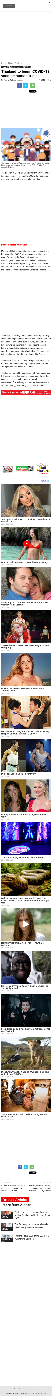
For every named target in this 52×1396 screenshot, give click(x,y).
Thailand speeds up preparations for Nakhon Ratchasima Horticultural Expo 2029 (32, 1214)
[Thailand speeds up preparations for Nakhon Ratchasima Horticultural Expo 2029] (7, 1215)
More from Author (17, 1205)
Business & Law (6, 1240)
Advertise (26, 1389)
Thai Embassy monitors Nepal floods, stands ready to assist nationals (31, 1226)
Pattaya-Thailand (5, 1216)
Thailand (11, 67)
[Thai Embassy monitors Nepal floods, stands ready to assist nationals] (7, 1227)
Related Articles (15, 1200)
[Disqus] (26, 1285)
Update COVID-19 (24, 67)
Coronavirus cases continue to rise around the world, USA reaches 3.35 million (13, 1188)
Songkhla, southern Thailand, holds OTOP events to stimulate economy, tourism (39, 1188)
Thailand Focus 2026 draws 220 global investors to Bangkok (32, 1237)
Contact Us (17, 1389)
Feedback (35, 1389)
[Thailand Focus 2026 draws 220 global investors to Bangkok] (7, 1238)
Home (3, 63)
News (4, 67)
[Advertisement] (26, 33)
